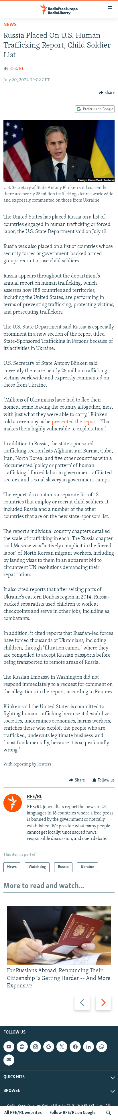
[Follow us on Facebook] (75, 1046)
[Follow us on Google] (48, 1046)
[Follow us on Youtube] (8, 1046)
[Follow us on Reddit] (22, 1046)
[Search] (108, 1113)
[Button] (107, 93)
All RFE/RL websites (23, 1113)
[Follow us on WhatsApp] (101, 1046)
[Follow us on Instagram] (35, 1046)
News (10, 24)
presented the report (74, 422)
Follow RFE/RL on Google (73, 1113)
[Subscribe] (8, 1059)
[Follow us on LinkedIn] (88, 1046)
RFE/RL (16, 68)
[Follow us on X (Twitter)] (61, 1046)
